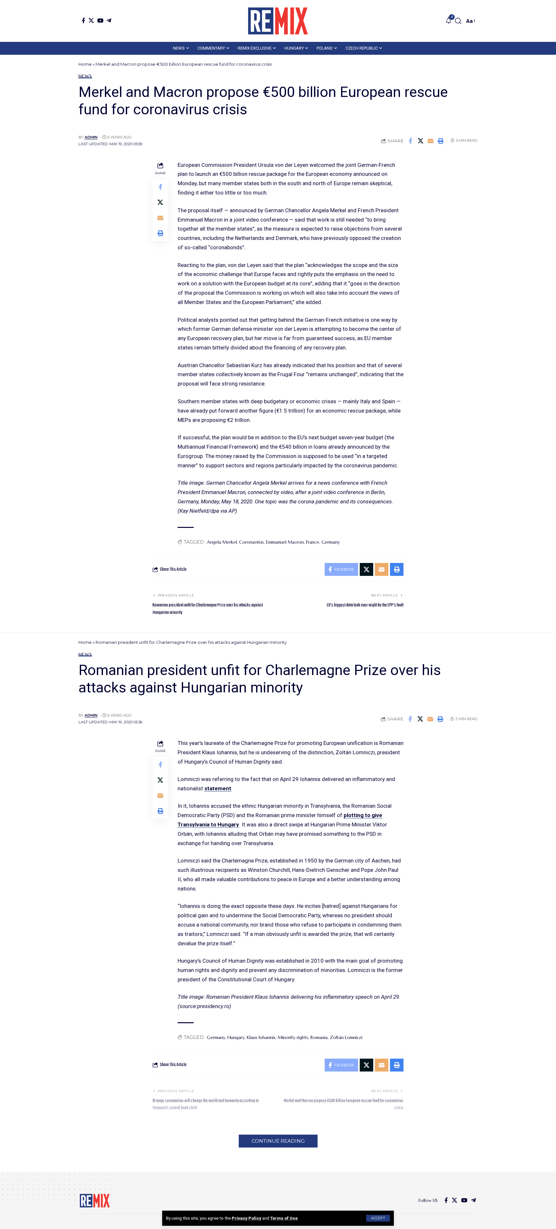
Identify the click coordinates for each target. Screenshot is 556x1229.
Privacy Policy (246, 1218)
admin (91, 137)
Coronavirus (251, 542)
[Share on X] (420, 141)
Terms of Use (284, 1218)
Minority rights (293, 1037)
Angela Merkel (222, 542)
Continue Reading (278, 1141)
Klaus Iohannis (261, 1037)
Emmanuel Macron (285, 542)
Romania (319, 1037)
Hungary (236, 1037)
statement (217, 788)
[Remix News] (278, 21)
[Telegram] (109, 20)
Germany (330, 542)
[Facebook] (83, 20)
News (85, 76)
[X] (91, 20)
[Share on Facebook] (410, 141)
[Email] (430, 141)
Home (85, 64)
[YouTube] (100, 20)
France (312, 542)
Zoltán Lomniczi (346, 1037)
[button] (378, 1218)
